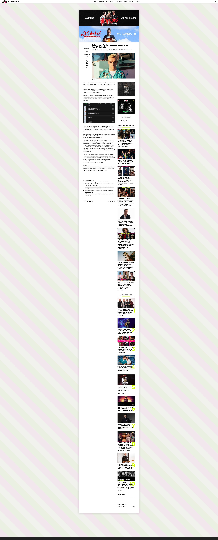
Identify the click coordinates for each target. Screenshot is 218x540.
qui (84, 84)
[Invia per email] (87, 67)
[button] (87, 65)
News (95, 1)
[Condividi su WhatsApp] (87, 56)
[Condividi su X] (87, 61)
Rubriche (131, 1)
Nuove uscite (109, 1)
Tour (125, 1)
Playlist (138, 1)
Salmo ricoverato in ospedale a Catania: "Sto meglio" (97, 182)
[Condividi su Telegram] (87, 63)
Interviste (101, 1)
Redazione (86, 48)
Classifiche (118, 1)
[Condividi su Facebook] (87, 58)
